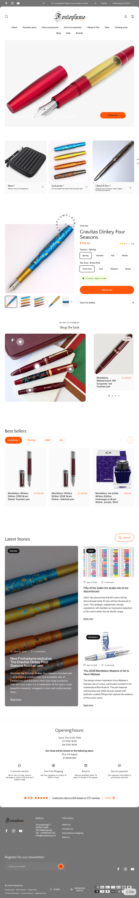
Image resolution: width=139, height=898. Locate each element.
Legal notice (32, 890)
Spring (86, 255)
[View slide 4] (118, 395)
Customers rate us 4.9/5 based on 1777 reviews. (76, 798)
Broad (128, 269)
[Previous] (44, 3)
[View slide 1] (109, 395)
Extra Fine (87, 269)
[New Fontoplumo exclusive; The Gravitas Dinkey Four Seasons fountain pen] (41, 626)
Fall (112, 255)
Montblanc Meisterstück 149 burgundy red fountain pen (106, 382)
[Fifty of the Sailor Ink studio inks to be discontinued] (108, 562)
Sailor (91, 551)
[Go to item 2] (40, 302)
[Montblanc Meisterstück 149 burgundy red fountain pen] (114, 354)
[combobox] (106, 3)
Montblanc (93, 637)
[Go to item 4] (54, 302)
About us (66, 824)
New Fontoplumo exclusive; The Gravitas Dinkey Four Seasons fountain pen (31, 662)
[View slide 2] (112, 395)
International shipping (72, 833)
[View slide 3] (115, 395)
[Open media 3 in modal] (39, 259)
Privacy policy (10, 890)
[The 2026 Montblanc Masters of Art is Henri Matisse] (108, 646)
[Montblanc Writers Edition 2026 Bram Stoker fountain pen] (26, 469)
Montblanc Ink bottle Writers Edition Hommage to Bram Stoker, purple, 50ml (106, 497)
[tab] (13, 440)
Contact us (67, 828)
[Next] (95, 3)
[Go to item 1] (25, 302)
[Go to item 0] (11, 302)
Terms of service (27, 893)
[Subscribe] (61, 866)
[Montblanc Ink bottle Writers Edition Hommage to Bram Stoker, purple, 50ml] (113, 469)
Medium (114, 269)
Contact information (12, 893)
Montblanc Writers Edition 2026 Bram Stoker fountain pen (19, 496)
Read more (15, 699)
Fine (101, 269)
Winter (125, 255)
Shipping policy (40, 893)
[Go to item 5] (68, 302)
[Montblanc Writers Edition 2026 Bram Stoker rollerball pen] (69, 469)
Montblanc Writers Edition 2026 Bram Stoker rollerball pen (63, 496)
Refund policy (21, 890)
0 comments (39, 651)
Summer (99, 255)
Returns (66, 837)
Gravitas (84, 225)
